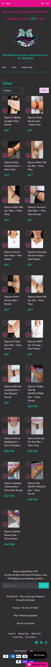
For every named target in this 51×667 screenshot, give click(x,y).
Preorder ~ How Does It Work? (26, 607)
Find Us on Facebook (25, 623)
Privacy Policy (18, 637)
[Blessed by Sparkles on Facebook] (36, 642)
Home (4, 67)
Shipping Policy (23, 633)
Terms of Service (30, 637)
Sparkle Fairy (38, 664)
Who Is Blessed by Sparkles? (26, 615)
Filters (44, 90)
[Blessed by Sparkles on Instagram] (46, 642)
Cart (47, 3)
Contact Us (12, 633)
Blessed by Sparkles (26, 651)
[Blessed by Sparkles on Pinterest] (41, 642)
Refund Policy (36, 633)
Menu (8, 3)
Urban (14, 67)
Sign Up (44, 585)
